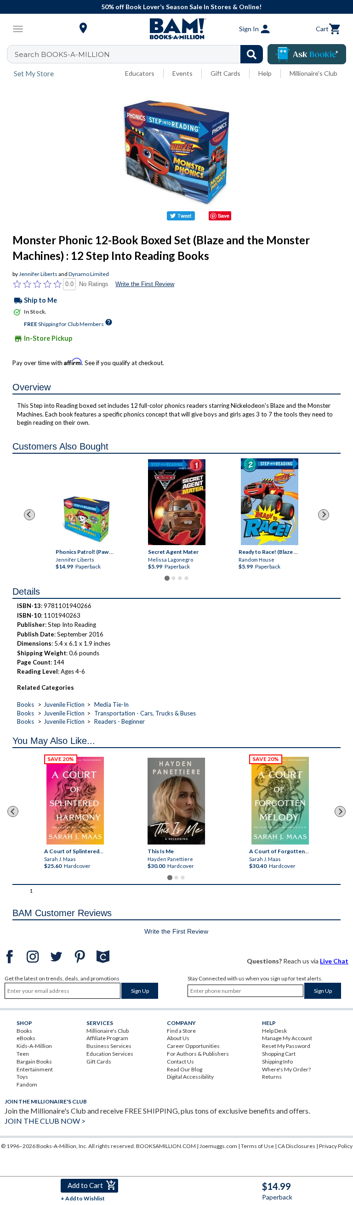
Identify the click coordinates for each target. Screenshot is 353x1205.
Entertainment (35, 1069)
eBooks (26, 1038)
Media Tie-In (111, 704)
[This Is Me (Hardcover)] (176, 801)
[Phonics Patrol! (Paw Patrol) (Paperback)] (86, 518)
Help (265, 73)
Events (182, 73)
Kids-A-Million (34, 1045)
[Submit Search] (251, 54)
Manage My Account (287, 1038)
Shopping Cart (279, 1053)
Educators (139, 73)
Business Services (108, 1045)
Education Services (109, 1053)
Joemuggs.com (218, 1146)
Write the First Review (144, 284)
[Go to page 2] (173, 578)
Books (25, 704)
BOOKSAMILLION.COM (166, 1146)
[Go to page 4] (186, 578)
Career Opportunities (193, 1045)
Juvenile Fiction (64, 704)
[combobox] (140, 54)
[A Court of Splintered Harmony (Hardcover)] (75, 801)
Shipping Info (277, 1061)
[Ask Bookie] (307, 54)
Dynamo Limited (88, 273)
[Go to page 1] (166, 577)
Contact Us (180, 1061)
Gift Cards (225, 73)
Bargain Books (34, 1061)
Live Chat (334, 961)
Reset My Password (286, 1045)
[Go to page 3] (180, 578)
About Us (178, 1038)
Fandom (27, 1084)
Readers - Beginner (119, 721)
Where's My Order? (286, 1069)
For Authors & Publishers (198, 1053)
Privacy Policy (336, 1146)
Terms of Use (257, 1146)
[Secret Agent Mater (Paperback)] (176, 502)
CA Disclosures (296, 1146)
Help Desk (274, 1030)
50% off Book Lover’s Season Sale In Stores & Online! (181, 7)
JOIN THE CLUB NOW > (45, 1120)
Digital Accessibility (190, 1076)
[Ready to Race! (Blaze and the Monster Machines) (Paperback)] (269, 501)
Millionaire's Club (313, 73)
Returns (272, 1076)
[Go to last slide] (29, 514)
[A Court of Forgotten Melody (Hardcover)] (280, 801)
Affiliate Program (107, 1038)
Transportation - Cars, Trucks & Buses (145, 713)
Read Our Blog (184, 1069)
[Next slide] (323, 514)
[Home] (176, 28)
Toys (22, 1076)
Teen (23, 1053)
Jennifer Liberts (38, 273)
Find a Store (181, 1030)
